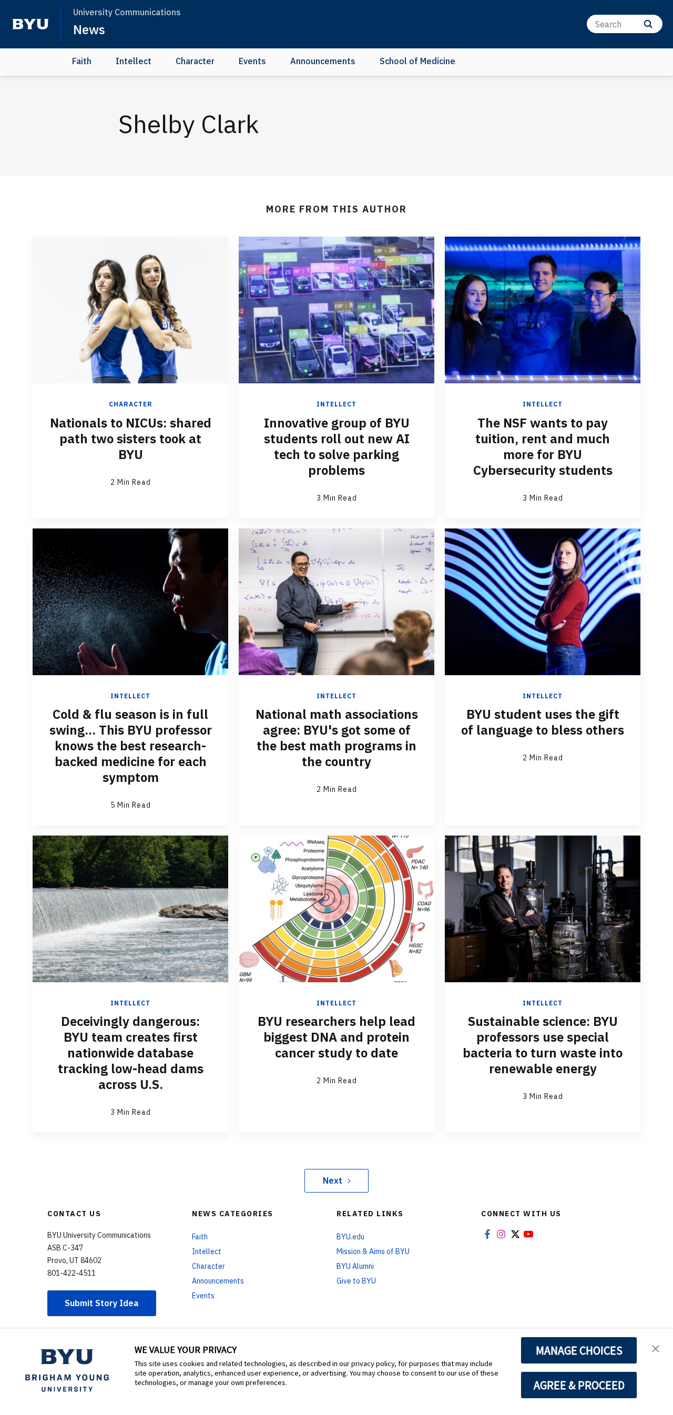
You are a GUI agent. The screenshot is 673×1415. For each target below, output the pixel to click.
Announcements (322, 61)
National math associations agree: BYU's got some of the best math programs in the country (337, 738)
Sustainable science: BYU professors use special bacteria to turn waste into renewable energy (543, 1045)
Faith (81, 61)
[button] (655, 1348)
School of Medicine (417, 61)
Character (195, 61)
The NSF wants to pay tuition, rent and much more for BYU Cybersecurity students (543, 446)
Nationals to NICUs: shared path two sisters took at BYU (130, 438)
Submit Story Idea (102, 1303)
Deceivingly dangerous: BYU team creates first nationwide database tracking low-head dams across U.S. (130, 1053)
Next (332, 1180)
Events (252, 61)
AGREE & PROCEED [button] (579, 1385)
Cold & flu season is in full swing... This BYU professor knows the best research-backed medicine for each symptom (130, 746)
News (89, 29)
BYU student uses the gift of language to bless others (542, 722)
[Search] (648, 24)
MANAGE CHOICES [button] (579, 1350)
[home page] (30, 24)
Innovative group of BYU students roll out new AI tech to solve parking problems (337, 446)
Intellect (133, 61)
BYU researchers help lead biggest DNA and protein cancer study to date (336, 1037)
